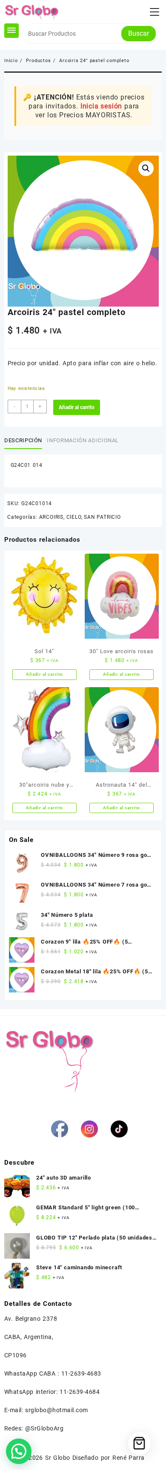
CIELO (73, 517)
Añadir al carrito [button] (44, 674)
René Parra (128, 1457)
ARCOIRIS (51, 517)
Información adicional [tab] (83, 440)
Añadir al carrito (76, 407)
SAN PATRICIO (102, 517)
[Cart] (139, 1443)
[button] (146, 168)
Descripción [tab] (23, 440)
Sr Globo (57, 1457)
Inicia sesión (101, 106)
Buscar (138, 33)
